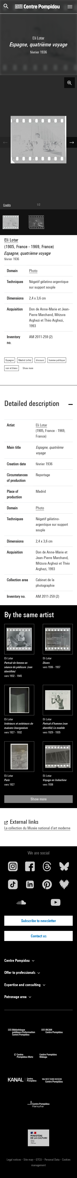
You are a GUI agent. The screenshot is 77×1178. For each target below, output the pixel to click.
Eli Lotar (11, 240)
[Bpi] (24, 1034)
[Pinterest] (47, 886)
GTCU (39, 1159)
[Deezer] (64, 886)
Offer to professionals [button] (20, 972)
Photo (33, 270)
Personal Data (52, 1159)
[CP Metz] (27, 1059)
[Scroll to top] (67, 1168)
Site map (29, 1159)
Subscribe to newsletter (38, 920)
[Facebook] (29, 868)
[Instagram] (12, 868)
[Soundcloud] (21, 904)
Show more (39, 799)
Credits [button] (7, 205)
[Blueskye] (64, 868)
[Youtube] (55, 904)
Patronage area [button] (15, 996)
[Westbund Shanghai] (55, 1083)
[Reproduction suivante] (71, 142)
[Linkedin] (29, 886)
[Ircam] (55, 1034)
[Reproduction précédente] (5, 142)
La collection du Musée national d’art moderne (37, 828)
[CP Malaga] (51, 1059)
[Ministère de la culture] (38, 1137)
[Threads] (47, 868)
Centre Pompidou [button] (17, 960)
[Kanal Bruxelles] (25, 1083)
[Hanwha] (39, 1108)
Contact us (38, 936)
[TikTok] (12, 886)
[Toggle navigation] (70, 6)
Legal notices (14, 1159)
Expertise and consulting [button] (22, 984)
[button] (38, 404)
